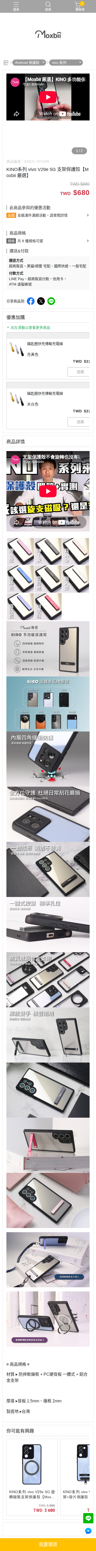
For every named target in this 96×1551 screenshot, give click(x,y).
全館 (11, 215)
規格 (11, 241)
